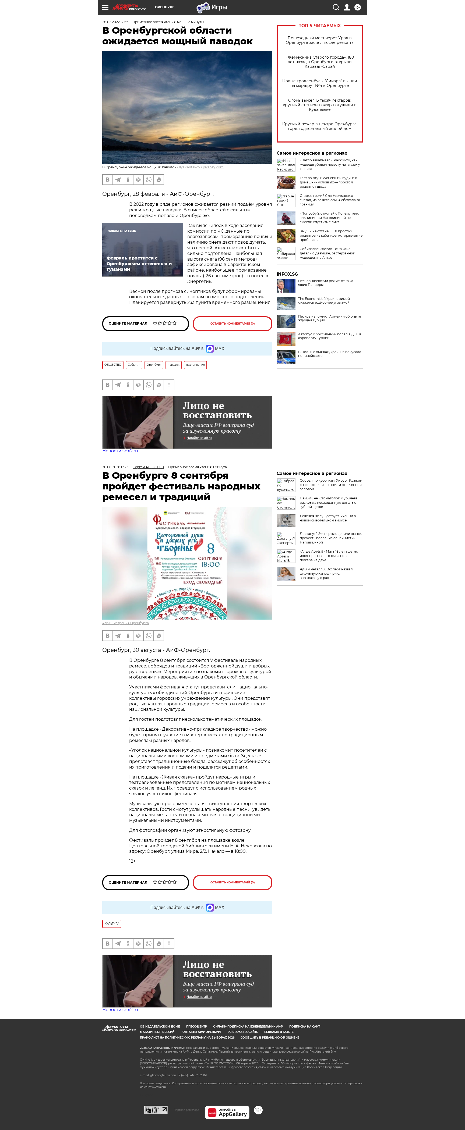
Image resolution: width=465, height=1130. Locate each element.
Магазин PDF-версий (157, 1032)
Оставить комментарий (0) (232, 323)
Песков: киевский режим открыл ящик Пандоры (325, 283)
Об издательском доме (160, 1026)
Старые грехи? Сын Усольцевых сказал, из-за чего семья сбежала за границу (330, 200)
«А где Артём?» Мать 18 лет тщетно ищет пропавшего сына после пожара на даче (329, 555)
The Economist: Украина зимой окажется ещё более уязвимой (324, 300)
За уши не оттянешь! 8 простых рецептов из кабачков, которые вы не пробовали (331, 235)
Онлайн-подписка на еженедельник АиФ (248, 1026)
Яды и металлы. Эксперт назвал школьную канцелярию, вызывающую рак (326, 573)
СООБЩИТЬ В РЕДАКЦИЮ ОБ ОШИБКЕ (270, 1037)
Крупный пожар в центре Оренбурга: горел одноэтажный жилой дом (319, 126)
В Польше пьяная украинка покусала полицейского (329, 354)
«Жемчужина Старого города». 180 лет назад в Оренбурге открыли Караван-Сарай (320, 62)
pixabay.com (213, 167)
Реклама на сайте (243, 1032)
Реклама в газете (279, 1032)
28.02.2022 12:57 (115, 22)
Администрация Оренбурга (125, 623)
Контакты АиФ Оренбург (201, 1032)
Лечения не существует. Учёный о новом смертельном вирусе (328, 518)
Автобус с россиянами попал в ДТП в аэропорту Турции (329, 336)
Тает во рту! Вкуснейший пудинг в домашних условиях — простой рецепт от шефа (328, 182)
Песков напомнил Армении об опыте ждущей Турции (329, 318)
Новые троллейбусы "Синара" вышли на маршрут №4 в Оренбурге (319, 83)
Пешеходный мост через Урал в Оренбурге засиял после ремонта (320, 40)
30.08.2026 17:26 (115, 467)
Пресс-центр (196, 1026)
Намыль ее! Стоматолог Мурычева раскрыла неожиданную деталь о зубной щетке (329, 502)
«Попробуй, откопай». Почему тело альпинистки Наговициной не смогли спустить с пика (329, 217)
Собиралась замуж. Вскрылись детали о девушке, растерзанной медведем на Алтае (327, 253)
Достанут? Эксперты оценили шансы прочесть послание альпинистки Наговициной (331, 538)
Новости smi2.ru (120, 450)
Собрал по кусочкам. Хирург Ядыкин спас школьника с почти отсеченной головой (331, 484)
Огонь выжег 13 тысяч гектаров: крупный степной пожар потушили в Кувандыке (320, 105)
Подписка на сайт (304, 1026)
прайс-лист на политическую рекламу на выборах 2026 (187, 1037)
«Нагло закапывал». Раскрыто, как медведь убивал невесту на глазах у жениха (330, 164)
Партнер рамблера (186, 1109)
